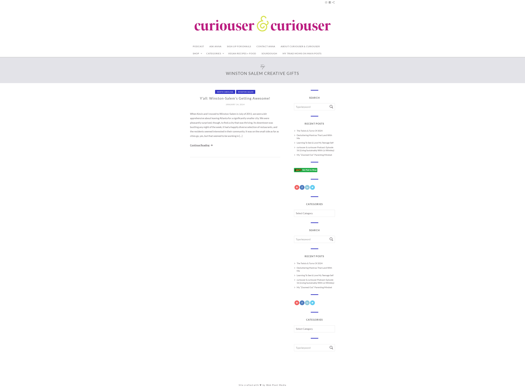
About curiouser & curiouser (300, 46)
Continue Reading (199, 145)
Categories (213, 53)
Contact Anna (265, 46)
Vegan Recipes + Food (242, 53)
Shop (196, 53)
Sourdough (269, 53)
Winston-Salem (245, 92)
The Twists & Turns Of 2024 (310, 130)
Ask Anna (215, 46)
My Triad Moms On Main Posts (302, 53)
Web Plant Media (276, 385)
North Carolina (225, 92)
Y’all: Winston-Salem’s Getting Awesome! (235, 98)
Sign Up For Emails (239, 46)
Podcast (198, 46)
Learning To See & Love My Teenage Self (315, 142)
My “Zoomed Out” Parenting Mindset (314, 154)
